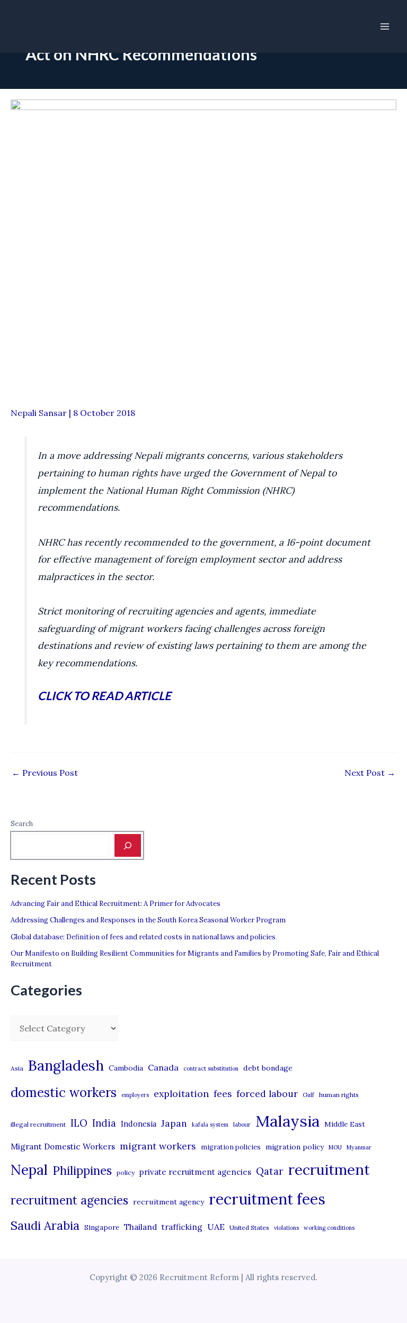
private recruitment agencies (195, 1172)
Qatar (270, 1171)
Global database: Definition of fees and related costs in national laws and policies (143, 936)
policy (126, 1172)
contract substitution (210, 1068)
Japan (174, 1123)
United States (249, 1227)
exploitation (181, 1094)
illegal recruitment (38, 1124)
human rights (339, 1095)
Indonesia (138, 1124)
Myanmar (359, 1147)
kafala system (210, 1124)
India (104, 1123)
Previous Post (45, 772)
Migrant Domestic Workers (63, 1146)
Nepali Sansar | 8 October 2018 (73, 412)
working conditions (329, 1227)
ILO (78, 1123)
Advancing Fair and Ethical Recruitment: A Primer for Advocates (115, 903)
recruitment (329, 1170)
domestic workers (64, 1092)
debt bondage (268, 1068)
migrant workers (158, 1146)
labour (242, 1124)
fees (223, 1094)
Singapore (101, 1227)
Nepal (29, 1170)
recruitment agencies (69, 1200)
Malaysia (287, 1121)
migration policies (231, 1147)
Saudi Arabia (45, 1225)
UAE (216, 1226)
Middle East (344, 1124)
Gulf (308, 1095)
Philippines (82, 1170)
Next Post (369, 772)
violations (286, 1227)
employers (135, 1095)
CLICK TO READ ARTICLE (104, 695)
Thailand (140, 1227)
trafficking (182, 1227)
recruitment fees (267, 1199)
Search (22, 823)
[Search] (127, 845)
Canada (163, 1067)
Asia (17, 1068)
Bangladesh (66, 1065)
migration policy (295, 1147)
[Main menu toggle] (384, 26)
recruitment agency (168, 1202)
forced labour (267, 1094)
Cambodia (126, 1068)
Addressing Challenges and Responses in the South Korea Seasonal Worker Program (148, 920)
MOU (335, 1147)
